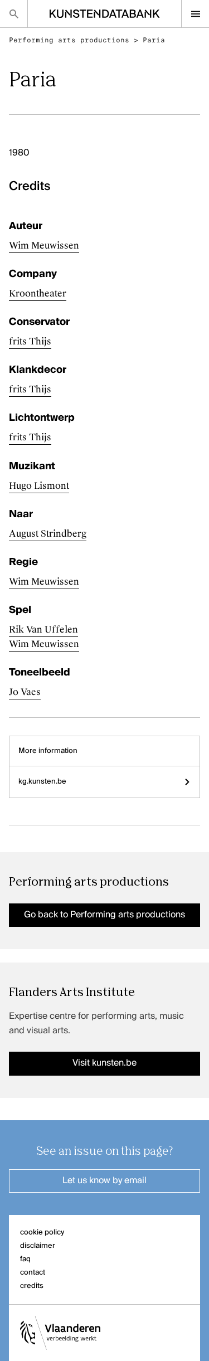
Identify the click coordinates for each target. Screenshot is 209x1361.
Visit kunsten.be (104, 1063)
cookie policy (42, 1232)
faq (25, 1259)
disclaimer (37, 1246)
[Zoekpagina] (13, 13)
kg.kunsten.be (42, 781)
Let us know (104, 1181)
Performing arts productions (69, 40)
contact (32, 1272)
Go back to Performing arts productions (104, 915)
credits (31, 1286)
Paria (154, 40)
